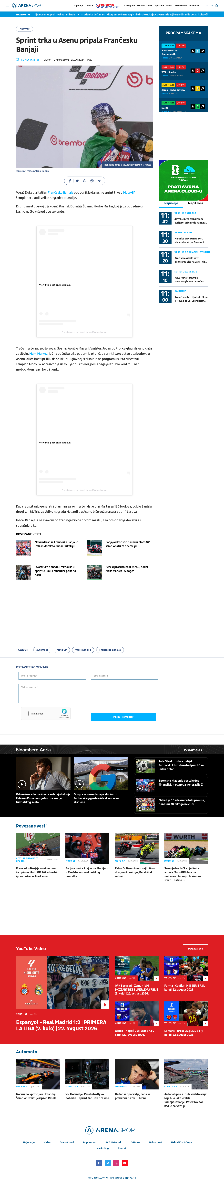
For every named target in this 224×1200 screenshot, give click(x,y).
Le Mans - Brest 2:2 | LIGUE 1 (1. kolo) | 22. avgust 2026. (184, 1033)
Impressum (89, 1142)
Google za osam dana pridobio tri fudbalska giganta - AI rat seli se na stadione (96, 798)
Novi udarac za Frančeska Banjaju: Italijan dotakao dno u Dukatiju (56, 544)
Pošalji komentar (123, 717)
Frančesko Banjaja (60, 193)
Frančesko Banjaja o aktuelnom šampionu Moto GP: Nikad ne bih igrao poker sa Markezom (37, 872)
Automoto (26, 1052)
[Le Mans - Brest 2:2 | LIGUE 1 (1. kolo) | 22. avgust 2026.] (186, 1013)
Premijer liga (183, 232)
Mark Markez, (38, 354)
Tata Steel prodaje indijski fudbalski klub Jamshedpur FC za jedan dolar (181, 765)
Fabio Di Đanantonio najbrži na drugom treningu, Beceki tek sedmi (135, 872)
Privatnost (155, 1142)
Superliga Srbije (185, 271)
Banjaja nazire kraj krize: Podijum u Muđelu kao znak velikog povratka (86, 872)
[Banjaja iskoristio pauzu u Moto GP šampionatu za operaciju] (94, 547)
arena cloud (67, 1142)
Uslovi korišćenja (181, 1142)
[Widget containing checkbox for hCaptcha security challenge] (46, 713)
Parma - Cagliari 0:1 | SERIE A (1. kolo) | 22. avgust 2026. (184, 988)
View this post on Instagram (55, 284)
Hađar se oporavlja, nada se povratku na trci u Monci (132, 1096)
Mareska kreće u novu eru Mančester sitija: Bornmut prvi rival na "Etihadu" (189, 240)
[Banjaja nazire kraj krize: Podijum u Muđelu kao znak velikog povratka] (87, 848)
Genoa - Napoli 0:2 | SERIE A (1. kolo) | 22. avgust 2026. (134, 1033)
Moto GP (25, 28)
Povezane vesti (28, 534)
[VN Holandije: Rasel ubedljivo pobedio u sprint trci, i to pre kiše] (87, 1074)
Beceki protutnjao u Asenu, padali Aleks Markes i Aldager (127, 569)
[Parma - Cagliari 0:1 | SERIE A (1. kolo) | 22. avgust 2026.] (186, 968)
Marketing (102, 1148)
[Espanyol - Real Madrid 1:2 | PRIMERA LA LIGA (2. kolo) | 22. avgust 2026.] (62, 982)
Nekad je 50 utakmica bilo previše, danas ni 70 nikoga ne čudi (182, 802)
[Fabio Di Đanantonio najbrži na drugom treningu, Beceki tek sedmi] (137, 848)
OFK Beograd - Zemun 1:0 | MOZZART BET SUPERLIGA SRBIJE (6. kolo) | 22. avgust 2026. (136, 990)
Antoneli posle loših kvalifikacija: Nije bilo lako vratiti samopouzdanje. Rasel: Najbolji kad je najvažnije (185, 1100)
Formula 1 (22, 1086)
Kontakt (123, 1148)
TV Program (128, 5)
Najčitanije (195, 203)
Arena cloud (181, 5)
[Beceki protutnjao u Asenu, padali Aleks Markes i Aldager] (94, 572)
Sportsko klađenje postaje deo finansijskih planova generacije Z (181, 783)
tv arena (96, 1178)
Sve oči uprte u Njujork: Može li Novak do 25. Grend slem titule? (191, 299)
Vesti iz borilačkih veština (192, 252)
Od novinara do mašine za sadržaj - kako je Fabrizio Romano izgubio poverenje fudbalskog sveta (43, 798)
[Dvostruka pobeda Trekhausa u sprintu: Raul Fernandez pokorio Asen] (23, 572)
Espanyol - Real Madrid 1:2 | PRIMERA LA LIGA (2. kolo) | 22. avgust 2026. (61, 1025)
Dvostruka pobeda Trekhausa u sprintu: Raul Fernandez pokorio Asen (55, 571)
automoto (42, 650)
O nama (135, 1142)
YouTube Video (31, 949)
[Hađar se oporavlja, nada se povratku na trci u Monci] (137, 1074)
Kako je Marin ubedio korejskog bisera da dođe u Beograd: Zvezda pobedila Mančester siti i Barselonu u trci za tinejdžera (189, 279)
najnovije (29, 1142)
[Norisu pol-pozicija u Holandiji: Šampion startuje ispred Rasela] (38, 1074)
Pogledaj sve (193, 749)
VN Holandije (83, 650)
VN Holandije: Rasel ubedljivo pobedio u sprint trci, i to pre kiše (87, 1096)
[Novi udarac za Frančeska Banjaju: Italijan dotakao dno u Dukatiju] (23, 547)
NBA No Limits (144, 5)
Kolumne (180, 291)
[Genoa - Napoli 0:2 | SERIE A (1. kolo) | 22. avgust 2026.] (137, 1013)
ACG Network (113, 1142)
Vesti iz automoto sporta (27, 859)
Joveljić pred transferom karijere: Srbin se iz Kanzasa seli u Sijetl (189, 221)
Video (169, 5)
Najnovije (78, 5)
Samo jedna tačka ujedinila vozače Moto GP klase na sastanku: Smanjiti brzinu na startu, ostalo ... (182, 874)
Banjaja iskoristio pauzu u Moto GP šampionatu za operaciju (127, 544)
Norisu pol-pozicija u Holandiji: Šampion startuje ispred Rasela (36, 1096)
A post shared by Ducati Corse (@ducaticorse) (84, 332)
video (47, 1142)
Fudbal (89, 5)
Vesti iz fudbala (185, 213)
